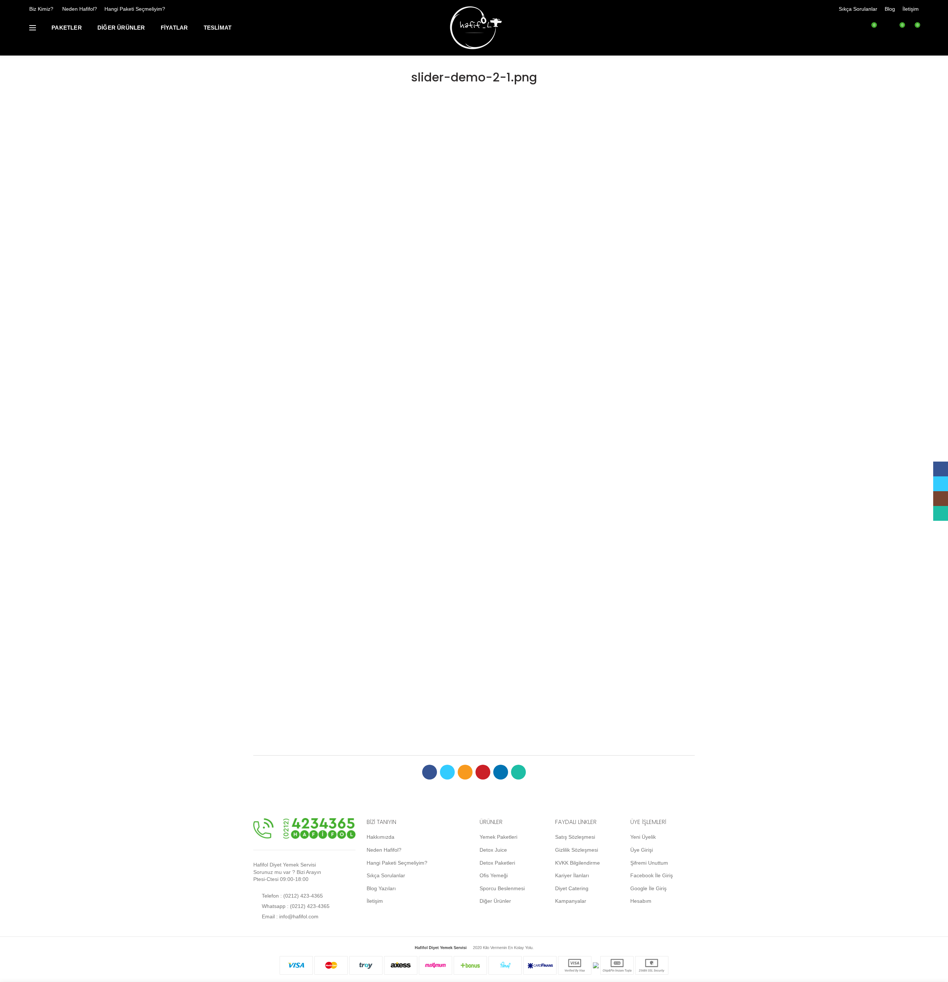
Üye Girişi (641, 850)
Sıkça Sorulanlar (858, 9)
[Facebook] (429, 772)
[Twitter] (447, 772)
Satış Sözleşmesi (575, 837)
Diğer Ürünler (495, 901)
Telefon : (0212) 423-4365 (291, 896)
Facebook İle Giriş (651, 875)
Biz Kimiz (39, 9)
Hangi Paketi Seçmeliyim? (134, 9)
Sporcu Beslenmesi (502, 888)
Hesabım (640, 901)
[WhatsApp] (518, 772)
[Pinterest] (482, 772)
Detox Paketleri (497, 863)
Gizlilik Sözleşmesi (576, 850)
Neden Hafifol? (79, 9)
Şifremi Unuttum (649, 863)
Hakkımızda (380, 837)
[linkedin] (500, 772)
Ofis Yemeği (494, 875)
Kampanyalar (570, 901)
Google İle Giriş (648, 888)
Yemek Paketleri (498, 837)
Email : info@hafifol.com (289, 916)
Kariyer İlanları (572, 875)
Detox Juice (493, 850)
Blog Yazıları (381, 888)
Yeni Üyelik (643, 837)
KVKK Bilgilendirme (577, 863)
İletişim (910, 9)
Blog (890, 9)
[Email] (465, 772)
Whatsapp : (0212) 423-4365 (295, 906)
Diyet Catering (571, 888)
